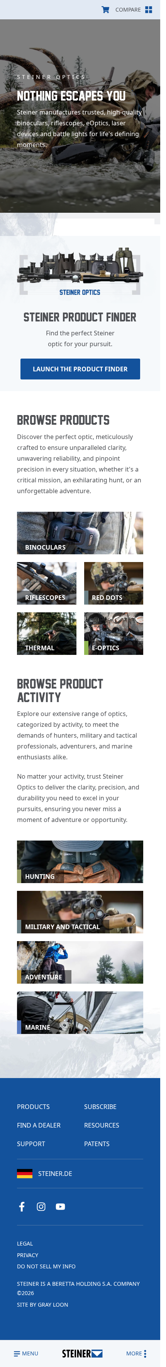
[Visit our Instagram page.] (44, 1207)
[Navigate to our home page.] (82, 1353)
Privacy (27, 1255)
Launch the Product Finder (80, 369)
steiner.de (55, 1173)
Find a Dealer (39, 1125)
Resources (101, 1125)
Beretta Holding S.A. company (96, 1283)
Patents (97, 1144)
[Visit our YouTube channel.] (63, 1207)
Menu (30, 1353)
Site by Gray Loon (42, 1304)
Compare (128, 9)
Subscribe (100, 1106)
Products (33, 1106)
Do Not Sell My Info (46, 1266)
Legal (25, 1243)
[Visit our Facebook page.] (24, 1207)
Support (31, 1144)
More (134, 1353)
